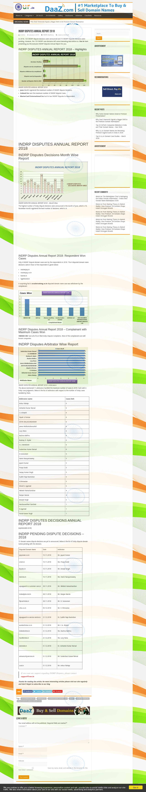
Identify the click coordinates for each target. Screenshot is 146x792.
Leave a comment (63, 35)
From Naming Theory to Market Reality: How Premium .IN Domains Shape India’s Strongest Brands (110, 206)
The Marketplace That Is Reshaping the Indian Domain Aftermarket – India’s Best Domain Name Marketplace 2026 (112, 198)
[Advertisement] (53, 121)
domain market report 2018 (58, 698)
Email (20, 754)
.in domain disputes (28, 698)
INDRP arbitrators (83, 698)
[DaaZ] (54, 710)
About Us (19, 15)
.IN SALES (39, 15)
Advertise (79, 15)
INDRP (45, 35)
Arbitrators (42, 698)
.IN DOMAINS (50, 15)
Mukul (98, 196)
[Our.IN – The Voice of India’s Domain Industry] (25, 6)
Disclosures (69, 15)
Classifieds (88, 15)
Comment (22, 726)
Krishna (22, 35)
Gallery (60, 15)
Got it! (135, 787)
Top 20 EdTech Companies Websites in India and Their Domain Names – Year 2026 (57, 22)
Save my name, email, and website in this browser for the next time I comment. (52, 769)
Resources (97, 15)
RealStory (51, 35)
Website (21, 761)
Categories (28, 15)
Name (21, 746)
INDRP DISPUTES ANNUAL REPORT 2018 (29, 701)
